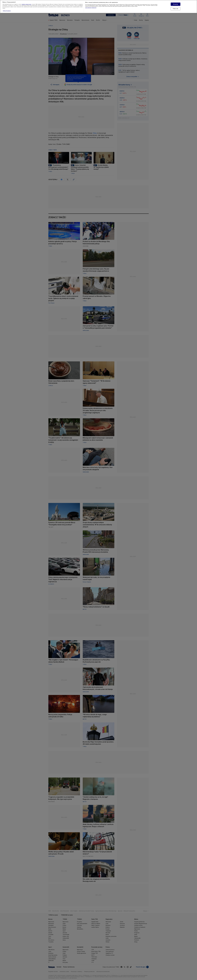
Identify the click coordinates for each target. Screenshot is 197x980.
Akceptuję (175, 4)
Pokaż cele (175, 8)
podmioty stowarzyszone (26, 4)
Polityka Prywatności (7, 10)
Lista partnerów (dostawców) (90, 7)
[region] (98, 6)
